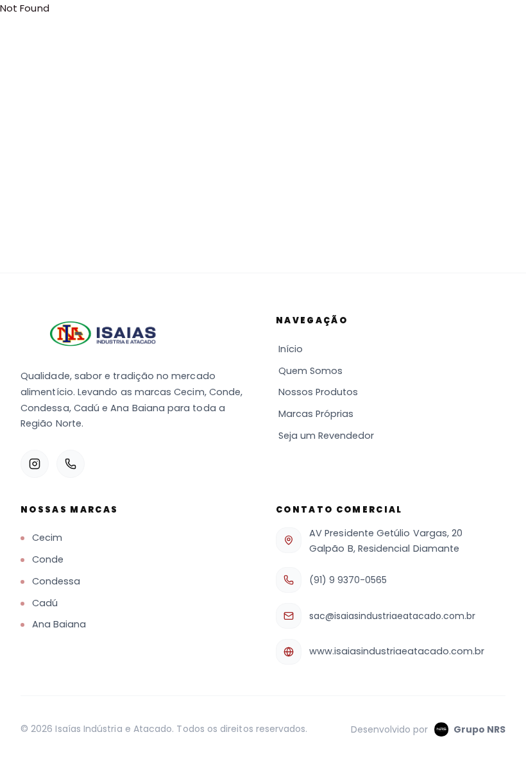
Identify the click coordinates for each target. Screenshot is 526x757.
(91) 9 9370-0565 (348, 580)
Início (290, 349)
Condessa (56, 581)
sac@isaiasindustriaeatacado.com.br (392, 615)
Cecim (47, 537)
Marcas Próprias (315, 413)
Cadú (45, 603)
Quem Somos (310, 370)
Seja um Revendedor (326, 435)
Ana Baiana (59, 624)
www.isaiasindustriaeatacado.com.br (396, 651)
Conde (48, 559)
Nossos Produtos (318, 392)
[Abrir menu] (491, 26)
